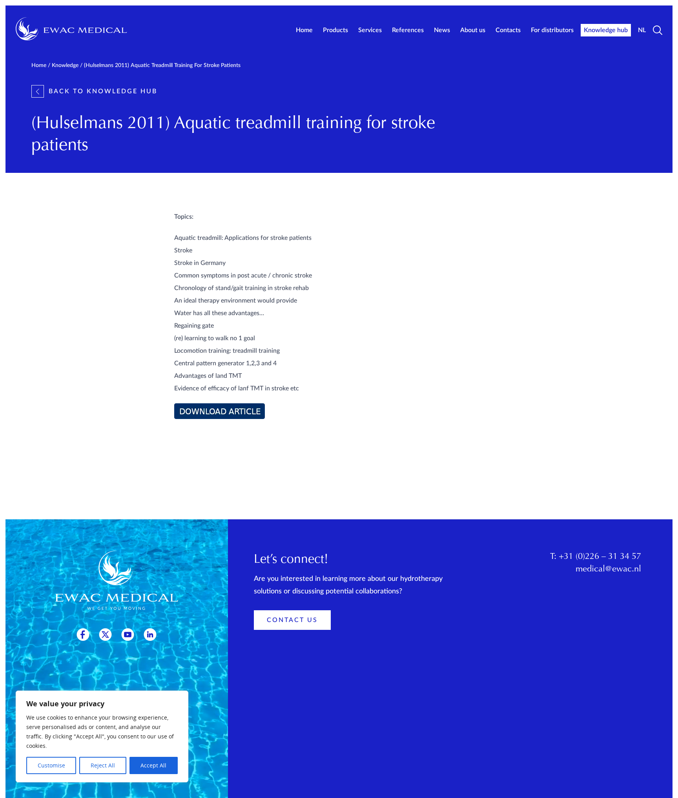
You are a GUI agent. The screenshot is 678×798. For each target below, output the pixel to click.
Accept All (153, 765)
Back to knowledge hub (103, 91)
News (442, 30)
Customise (51, 765)
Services (370, 30)
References (408, 30)
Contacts (508, 30)
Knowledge (65, 65)
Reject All (103, 765)
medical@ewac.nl (608, 569)
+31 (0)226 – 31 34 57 (600, 557)
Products (335, 30)
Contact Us (292, 620)
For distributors (552, 30)
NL (642, 30)
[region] (102, 736)
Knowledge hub (606, 30)
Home (304, 30)
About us (472, 30)
